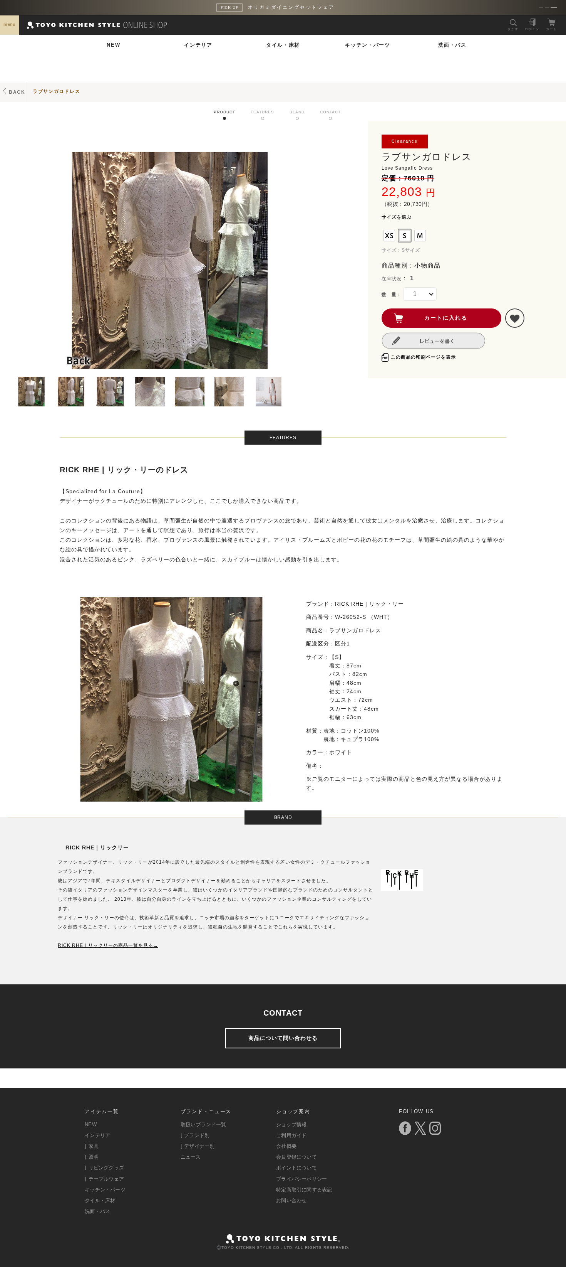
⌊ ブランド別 (195, 1135)
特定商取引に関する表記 (304, 1190)
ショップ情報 (291, 1124)
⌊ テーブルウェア (104, 1179)
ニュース (191, 1157)
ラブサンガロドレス (56, 91)
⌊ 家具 (92, 1146)
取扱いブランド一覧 (203, 1124)
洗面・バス (452, 45)
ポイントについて (296, 1168)
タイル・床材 (283, 45)
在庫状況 (392, 278)
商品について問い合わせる (283, 1038)
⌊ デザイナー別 (198, 1146)
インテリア (198, 45)
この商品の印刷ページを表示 (423, 357)
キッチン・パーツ (367, 45)
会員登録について (296, 1157)
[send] (514, 318)
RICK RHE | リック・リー (369, 604)
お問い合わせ (291, 1200)
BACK (17, 92)
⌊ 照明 (92, 1157)
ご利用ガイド (291, 1135)
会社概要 (286, 1146)
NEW (113, 45)
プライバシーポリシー (301, 1179)
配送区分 (317, 643)
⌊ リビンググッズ (104, 1168)
